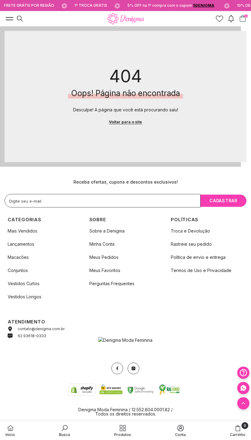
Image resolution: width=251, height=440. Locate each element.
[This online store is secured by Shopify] (82, 389)
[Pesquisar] (20, 18)
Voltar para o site (125, 122)
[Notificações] (231, 18)
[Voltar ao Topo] (243, 403)
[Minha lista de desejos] (219, 18)
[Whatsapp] (243, 388)
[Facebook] (117, 368)
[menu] (9, 18)
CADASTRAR (223, 200)
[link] (64, 430)
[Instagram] (133, 368)
